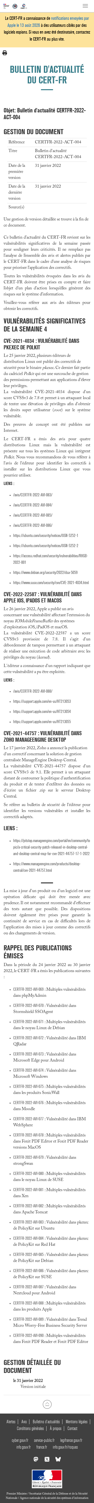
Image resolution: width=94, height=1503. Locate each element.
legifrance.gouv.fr (71, 1440)
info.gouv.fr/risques (65, 1447)
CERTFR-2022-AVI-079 (28, 1157)
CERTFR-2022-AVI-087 (28, 1287)
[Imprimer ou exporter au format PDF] (4, 53)
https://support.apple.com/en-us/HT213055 (42, 721)
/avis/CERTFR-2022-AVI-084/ (32, 505)
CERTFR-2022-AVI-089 (28, 1319)
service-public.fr (44, 1440)
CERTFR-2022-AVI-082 (28, 1206)
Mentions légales (76, 1421)
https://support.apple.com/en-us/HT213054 (42, 711)
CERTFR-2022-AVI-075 (28, 1086)
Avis (24, 1421)
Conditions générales (30, 1428)
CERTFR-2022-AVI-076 (28, 1102)
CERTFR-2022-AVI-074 (28, 1070)
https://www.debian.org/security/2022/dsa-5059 (45, 572)
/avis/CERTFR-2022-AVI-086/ (32, 525)
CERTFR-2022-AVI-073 (28, 1054)
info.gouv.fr (23, 1447)
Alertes (11, 1421)
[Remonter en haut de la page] (47, 1404)
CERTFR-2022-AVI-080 (28, 1173)
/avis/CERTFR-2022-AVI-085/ (32, 515)
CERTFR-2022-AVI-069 (28, 989)
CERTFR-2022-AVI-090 (28, 1335)
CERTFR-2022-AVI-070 (28, 1005)
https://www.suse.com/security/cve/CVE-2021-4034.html (51, 582)
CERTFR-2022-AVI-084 (28, 1238)
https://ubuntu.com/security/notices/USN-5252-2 (45, 545)
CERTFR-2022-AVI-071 (28, 1021)
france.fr (41, 1447)
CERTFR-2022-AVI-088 (28, 1303)
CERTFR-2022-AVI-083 (28, 1222)
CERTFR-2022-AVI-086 (28, 1270)
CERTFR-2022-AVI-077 (28, 1119)
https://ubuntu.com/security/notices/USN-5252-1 (45, 535)
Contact (72, 1428)
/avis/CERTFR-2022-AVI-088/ (32, 691)
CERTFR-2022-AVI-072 (28, 1038)
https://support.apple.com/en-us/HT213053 (42, 701)
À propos (55, 1428)
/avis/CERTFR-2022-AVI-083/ (32, 495)
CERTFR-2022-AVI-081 (28, 1189)
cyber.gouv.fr (20, 1440)
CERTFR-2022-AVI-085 (28, 1254)
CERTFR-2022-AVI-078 (28, 1135)
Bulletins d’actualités (46, 1421)
